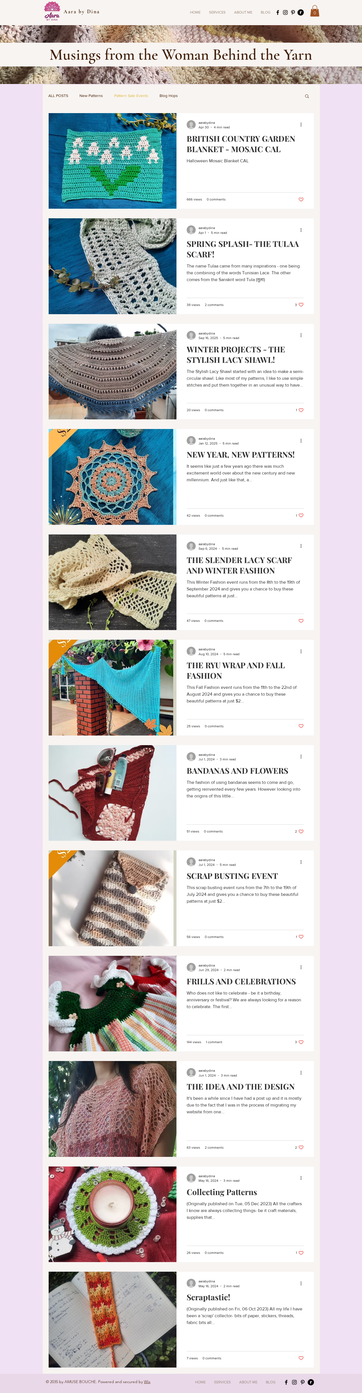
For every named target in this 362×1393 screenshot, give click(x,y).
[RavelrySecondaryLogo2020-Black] (311, 1382)
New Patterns (91, 95)
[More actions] (302, 124)
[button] (217, 12)
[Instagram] (285, 12)
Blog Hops (169, 95)
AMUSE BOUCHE (80, 1381)
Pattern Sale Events (131, 95)
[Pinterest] (293, 12)
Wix (147, 1381)
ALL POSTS (58, 95)
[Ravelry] (301, 12)
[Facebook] (278, 12)
